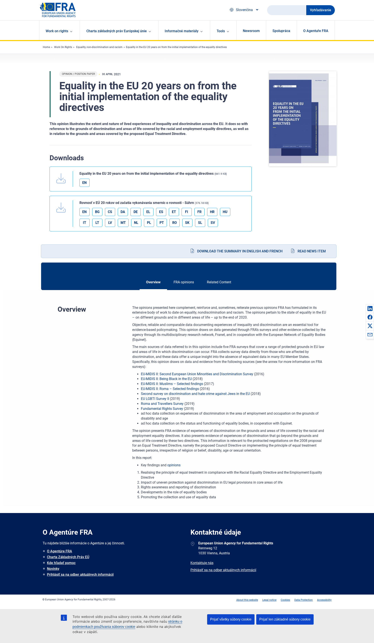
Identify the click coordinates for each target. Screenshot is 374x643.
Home (46, 47)
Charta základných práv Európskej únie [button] (116, 31)
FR (199, 212)
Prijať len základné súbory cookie (285, 619)
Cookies (285, 599)
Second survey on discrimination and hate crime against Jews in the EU (195, 394)
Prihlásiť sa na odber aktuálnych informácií (80, 574)
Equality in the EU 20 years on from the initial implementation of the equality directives (176, 47)
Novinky (53, 569)
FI (186, 212)
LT (97, 223)
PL (149, 223)
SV (213, 223)
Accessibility (324, 599)
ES (161, 212)
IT (84, 223)
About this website (247, 599)
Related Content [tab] (219, 282)
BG (97, 212)
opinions (174, 465)
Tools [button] (221, 31)
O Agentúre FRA (59, 551)
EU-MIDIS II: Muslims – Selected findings (172, 384)
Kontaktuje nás (201, 563)
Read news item (312, 251)
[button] (370, 308)
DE (136, 212)
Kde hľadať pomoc (61, 563)
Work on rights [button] (57, 31)
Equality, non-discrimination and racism (99, 47)
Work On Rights (63, 47)
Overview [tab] (153, 282)
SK (187, 223)
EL (148, 212)
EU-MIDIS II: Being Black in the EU (166, 379)
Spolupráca (281, 31)
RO (174, 223)
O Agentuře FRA (315, 31)
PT (162, 223)
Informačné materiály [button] (181, 31)
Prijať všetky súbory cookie (230, 619)
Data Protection (303, 599)
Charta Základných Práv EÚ (68, 557)
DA (123, 212)
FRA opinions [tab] (184, 282)
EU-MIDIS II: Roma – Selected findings (170, 389)
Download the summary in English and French (239, 251)
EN (84, 183)
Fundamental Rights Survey (162, 409)
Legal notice (269, 599)
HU (225, 212)
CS (110, 212)
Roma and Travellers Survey (162, 404)
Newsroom (251, 31)
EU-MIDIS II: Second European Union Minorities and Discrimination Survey (197, 374)
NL (136, 223)
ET (174, 212)
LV (110, 223)
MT (123, 223)
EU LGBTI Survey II (155, 399)
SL (200, 223)
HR (212, 212)
